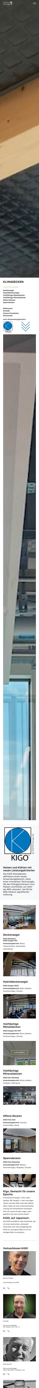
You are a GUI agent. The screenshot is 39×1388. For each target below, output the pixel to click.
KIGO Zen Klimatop (11, 1078)
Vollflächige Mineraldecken (14, 297)
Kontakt (6, 311)
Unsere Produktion (11, 313)
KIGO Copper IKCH (11, 986)
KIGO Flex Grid (9, 1120)
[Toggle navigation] (34, 3)
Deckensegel (8, 290)
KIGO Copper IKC (10, 941)
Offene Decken (9, 300)
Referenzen (8, 308)
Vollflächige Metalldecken (14, 295)
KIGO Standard (9, 939)
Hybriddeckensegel (11, 293)
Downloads (8, 315)
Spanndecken (9, 302)
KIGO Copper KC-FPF (12, 1031)
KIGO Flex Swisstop (11, 1162)
